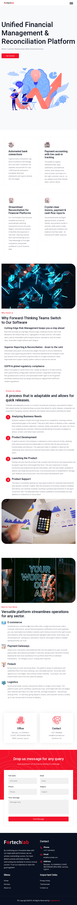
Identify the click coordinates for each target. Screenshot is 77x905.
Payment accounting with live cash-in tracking (56, 154)
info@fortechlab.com (56, 735)
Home (6, 881)
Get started (10, 56)
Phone (10, 787)
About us (7, 888)
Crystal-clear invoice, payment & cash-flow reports (55, 210)
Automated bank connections (18, 153)
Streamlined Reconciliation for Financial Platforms (20, 210)
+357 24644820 (56, 733)
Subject (43, 787)
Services (7, 884)
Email (42, 776)
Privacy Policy (45, 881)
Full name (12, 776)
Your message (13, 798)
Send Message (38, 819)
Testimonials (45, 884)
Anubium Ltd (55, 900)
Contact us (44, 888)
